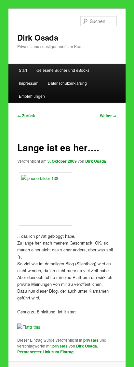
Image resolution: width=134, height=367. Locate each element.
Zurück (26, 116)
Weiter (108, 116)
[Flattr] (29, 327)
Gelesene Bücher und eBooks (62, 70)
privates (91, 340)
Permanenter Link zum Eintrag (45, 352)
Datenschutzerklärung (67, 83)
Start (23, 70)
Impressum (28, 83)
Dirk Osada (37, 37)
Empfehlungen (32, 96)
